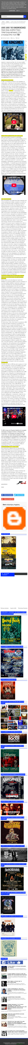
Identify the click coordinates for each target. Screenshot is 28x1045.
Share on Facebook (8, 495)
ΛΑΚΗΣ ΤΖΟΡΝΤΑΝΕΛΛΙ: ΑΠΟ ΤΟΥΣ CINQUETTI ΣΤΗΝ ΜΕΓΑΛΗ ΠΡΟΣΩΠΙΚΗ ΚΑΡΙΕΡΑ (16, 990)
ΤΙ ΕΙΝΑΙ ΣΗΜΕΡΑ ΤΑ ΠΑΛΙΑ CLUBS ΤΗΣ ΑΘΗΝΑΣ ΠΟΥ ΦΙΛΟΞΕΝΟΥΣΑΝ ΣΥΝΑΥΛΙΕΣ (17, 974)
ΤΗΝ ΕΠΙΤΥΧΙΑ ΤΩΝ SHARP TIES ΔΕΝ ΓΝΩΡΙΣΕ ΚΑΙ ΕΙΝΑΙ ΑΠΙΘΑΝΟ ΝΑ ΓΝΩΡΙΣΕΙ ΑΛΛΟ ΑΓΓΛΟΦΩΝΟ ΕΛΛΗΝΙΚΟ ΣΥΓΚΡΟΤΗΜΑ (16, 1023)
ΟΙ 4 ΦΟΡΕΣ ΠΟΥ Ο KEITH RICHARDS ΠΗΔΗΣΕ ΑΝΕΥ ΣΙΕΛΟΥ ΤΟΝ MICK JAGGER (17, 1031)
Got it (18, 10)
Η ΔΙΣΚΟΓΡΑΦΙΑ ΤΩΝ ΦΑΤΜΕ (14, 997)
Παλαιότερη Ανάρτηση (22, 608)
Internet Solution (20, 1043)
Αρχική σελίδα (13, 608)
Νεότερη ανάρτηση (4, 608)
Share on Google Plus (8, 499)
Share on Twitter (20, 495)
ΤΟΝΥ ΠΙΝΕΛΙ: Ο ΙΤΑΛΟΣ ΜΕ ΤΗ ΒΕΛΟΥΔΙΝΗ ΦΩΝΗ (14, 982)
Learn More (12, 10)
